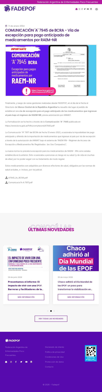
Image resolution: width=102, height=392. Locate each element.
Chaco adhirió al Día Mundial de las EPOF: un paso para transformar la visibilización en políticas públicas (75, 285)
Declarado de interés (54, 347)
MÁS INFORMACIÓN (26, 297)
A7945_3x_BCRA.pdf (18, 177)
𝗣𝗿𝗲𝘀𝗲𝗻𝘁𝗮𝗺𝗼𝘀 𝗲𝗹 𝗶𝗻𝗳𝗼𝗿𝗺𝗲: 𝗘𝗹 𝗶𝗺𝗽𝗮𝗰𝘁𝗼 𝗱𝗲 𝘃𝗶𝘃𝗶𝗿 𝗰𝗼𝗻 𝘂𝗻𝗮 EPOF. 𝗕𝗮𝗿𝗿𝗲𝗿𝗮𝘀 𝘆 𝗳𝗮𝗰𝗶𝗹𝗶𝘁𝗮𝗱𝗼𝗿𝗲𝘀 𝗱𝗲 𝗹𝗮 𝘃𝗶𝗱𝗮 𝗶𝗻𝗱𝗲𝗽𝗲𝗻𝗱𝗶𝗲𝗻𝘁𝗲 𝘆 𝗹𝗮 (25, 285)
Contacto (49, 366)
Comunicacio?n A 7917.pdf (20, 182)
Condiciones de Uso (54, 357)
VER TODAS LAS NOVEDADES (51, 319)
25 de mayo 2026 (65, 277)
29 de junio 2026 (15, 277)
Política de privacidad (55, 352)
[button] (47, 311)
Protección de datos (54, 362)
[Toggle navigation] (96, 9)
